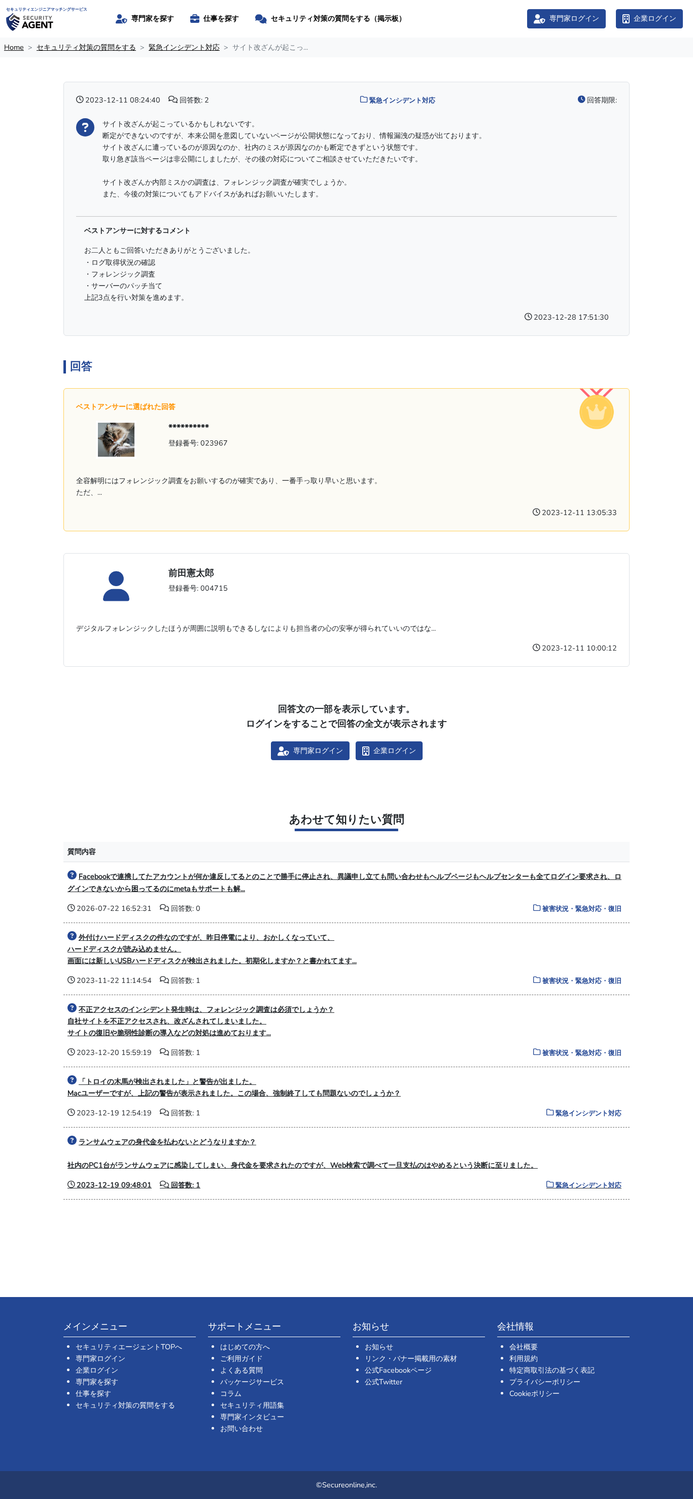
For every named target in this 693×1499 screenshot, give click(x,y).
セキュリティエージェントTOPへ (129, 1347)
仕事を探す (93, 1393)
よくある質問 (241, 1370)
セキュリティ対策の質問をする (86, 47)
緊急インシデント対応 (184, 47)
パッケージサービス (252, 1382)
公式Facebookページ (398, 1370)
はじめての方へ (245, 1347)
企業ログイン (97, 1370)
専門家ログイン (100, 1358)
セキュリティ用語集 (252, 1405)
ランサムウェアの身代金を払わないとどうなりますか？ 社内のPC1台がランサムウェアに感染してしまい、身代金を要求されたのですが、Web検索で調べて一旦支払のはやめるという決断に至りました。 (344, 1163)
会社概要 (523, 1347)
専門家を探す (97, 1382)
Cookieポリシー (534, 1393)
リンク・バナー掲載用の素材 (411, 1358)
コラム (230, 1393)
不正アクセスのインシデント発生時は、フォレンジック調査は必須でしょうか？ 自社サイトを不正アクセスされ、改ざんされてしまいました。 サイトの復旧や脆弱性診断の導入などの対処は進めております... (200, 1021)
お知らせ (379, 1347)
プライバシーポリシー (544, 1382)
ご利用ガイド (241, 1358)
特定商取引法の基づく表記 (552, 1370)
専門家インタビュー (252, 1417)
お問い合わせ (241, 1428)
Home (14, 47)
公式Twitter (383, 1382)
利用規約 (523, 1358)
